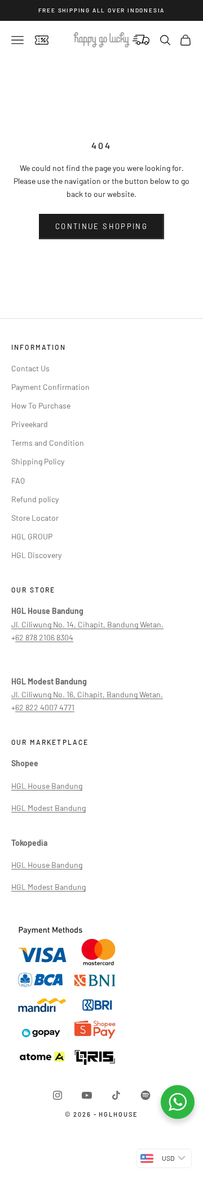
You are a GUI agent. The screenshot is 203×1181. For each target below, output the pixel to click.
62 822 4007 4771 (44, 707)
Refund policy (35, 499)
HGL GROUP (31, 536)
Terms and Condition (47, 442)
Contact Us (30, 368)
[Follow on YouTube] (86, 1095)
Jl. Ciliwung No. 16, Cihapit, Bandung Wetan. (87, 694)
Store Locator (35, 518)
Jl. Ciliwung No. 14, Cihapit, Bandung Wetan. (87, 624)
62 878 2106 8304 (44, 637)
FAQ (18, 480)
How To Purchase (40, 405)
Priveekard (29, 424)
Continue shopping (101, 226)
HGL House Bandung (46, 786)
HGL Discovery (36, 555)
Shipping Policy (37, 461)
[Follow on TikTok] (116, 1095)
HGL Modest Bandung (48, 808)
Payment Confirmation (50, 387)
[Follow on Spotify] (145, 1095)
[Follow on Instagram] (57, 1095)
